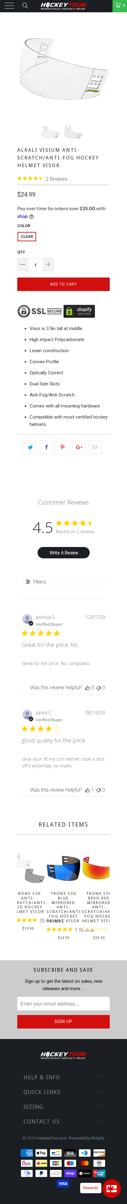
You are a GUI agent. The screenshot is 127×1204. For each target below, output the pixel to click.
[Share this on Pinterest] (62, 447)
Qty (21, 252)
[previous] (23, 897)
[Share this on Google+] (78, 447)
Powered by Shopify (86, 1138)
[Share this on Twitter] (30, 447)
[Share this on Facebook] (46, 447)
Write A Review (64, 553)
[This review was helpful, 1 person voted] (87, 789)
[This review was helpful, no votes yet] (87, 687)
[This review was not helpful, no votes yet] (98, 687)
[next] (104, 897)
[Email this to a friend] (94, 447)
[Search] (25, 5)
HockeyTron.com (51, 1138)
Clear (27, 236)
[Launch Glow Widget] (111, 1188)
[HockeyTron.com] (63, 6)
